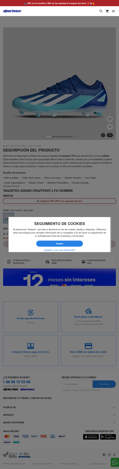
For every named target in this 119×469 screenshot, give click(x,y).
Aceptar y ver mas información (59, 249)
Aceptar (59, 243)
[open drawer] (113, 11)
